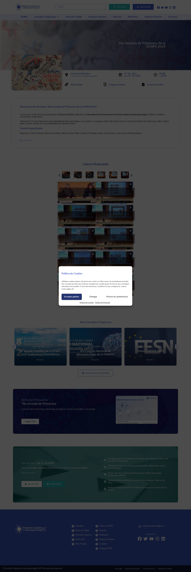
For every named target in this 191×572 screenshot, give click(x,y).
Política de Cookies (87, 302)
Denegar (93, 297)
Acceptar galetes (71, 297)
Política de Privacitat (102, 302)
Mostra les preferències (117, 297)
